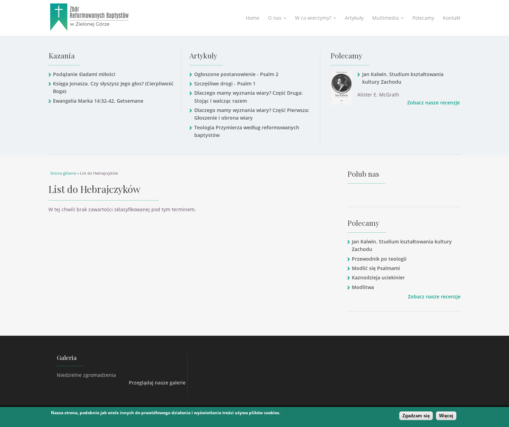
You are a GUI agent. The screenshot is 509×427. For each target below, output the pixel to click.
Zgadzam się (416, 415)
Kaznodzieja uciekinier (378, 277)
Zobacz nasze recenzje (433, 102)
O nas (275, 18)
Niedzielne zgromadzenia (86, 375)
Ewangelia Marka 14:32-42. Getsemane (98, 101)
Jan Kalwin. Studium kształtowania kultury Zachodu (403, 78)
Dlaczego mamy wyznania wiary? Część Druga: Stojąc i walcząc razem (248, 97)
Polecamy (423, 18)
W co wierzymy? (313, 18)
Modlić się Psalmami (376, 268)
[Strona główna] (106, 17)
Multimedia (385, 18)
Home (252, 18)
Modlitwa (363, 287)
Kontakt (452, 18)
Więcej (446, 415)
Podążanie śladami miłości (84, 74)
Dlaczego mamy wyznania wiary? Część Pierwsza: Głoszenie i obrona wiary (251, 114)
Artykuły (354, 18)
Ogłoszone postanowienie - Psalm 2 (236, 74)
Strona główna (63, 173)
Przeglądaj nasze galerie (157, 382)
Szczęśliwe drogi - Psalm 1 (224, 83)
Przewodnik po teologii (379, 259)
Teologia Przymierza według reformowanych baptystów (246, 131)
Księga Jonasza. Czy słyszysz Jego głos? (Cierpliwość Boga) (113, 87)
